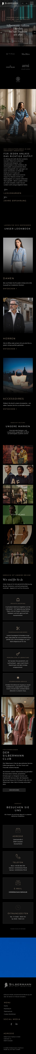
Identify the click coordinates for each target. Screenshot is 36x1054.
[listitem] (18, 607)
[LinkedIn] (16, 1024)
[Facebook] (11, 1024)
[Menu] (32, 3)
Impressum (7, 1008)
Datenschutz (8, 1011)
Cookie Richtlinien (10, 1014)
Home (6, 1006)
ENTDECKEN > (10, 289)
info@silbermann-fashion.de (18, 892)
